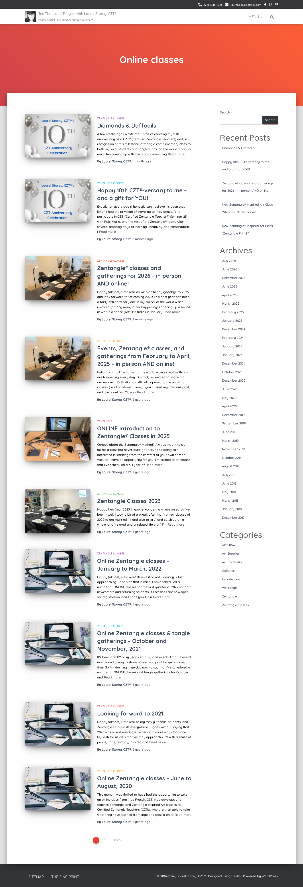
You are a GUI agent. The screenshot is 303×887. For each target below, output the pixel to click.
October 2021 (232, 372)
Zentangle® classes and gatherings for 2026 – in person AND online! (139, 275)
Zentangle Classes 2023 (129, 500)
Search (225, 112)
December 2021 (233, 363)
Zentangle (104, 421)
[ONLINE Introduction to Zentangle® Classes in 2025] (58, 439)
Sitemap (36, 876)
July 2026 (229, 261)
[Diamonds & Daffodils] (58, 136)
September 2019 (234, 423)
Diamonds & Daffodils (126, 125)
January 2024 (232, 346)
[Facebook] (265, 5)
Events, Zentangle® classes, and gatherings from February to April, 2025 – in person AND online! (144, 356)
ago (141, 161)
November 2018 (233, 449)
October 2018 (232, 458)
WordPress (270, 876)
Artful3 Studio (232, 562)
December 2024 (233, 329)
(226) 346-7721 (212, 4)
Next (116, 840)
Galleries (228, 571)
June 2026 (229, 269)
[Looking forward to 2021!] (58, 724)
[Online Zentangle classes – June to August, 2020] (58, 788)
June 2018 (229, 483)
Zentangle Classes (110, 118)
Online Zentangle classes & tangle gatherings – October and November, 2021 (143, 641)
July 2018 (228, 475)
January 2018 (232, 509)
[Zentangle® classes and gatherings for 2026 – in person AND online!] (58, 278)
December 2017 (233, 518)
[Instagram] (270, 5)
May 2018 (229, 492)
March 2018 (230, 501)
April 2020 (229, 406)
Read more (176, 154)
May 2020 (229, 398)
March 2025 (230, 304)
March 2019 (230, 441)
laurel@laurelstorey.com (245, 4)
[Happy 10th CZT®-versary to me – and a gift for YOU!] (58, 201)
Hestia (236, 876)
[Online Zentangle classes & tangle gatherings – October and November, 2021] (58, 643)
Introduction (231, 579)
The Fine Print (65, 876)
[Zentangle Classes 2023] (58, 511)
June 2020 (229, 389)
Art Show (228, 545)
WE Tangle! (230, 588)
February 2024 (233, 338)
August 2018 (231, 466)
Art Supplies (231, 554)
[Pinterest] (276, 5)
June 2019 (229, 432)
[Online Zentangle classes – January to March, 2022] (58, 571)
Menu (254, 16)
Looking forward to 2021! (131, 713)
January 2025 (232, 321)
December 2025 (233, 278)
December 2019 (233, 415)
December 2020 (233, 380)
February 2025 (233, 312)
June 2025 (229, 286)
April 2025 (229, 295)
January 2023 (232, 355)
